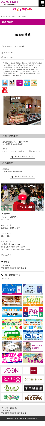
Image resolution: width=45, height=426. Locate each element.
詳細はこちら (6, 255)
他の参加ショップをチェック (24, 157)
